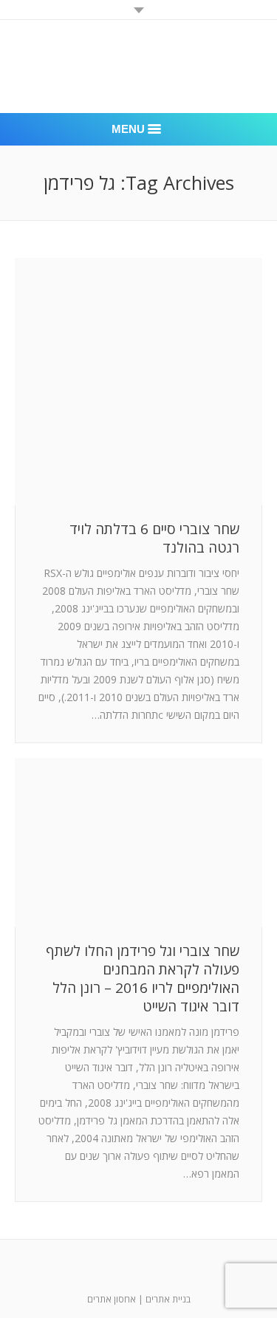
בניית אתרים (168, 1299)
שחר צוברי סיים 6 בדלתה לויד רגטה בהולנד (154, 538)
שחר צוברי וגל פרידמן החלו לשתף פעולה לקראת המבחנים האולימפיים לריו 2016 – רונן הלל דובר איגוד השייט (142, 979)
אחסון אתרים (111, 1299)
